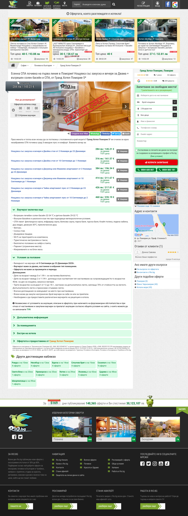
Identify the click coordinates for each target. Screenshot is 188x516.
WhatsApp (94, 134)
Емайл (127, 134)
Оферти (30, 6)
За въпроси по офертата (147, 269)
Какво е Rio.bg (62, 464)
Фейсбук (106, 134)
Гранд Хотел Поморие (61, 341)
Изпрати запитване (157, 162)
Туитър (117, 134)
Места (64, 6)
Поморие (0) (142, 281)
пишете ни (15, 506)
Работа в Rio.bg (118, 471)
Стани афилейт (62, 471)
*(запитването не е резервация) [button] (156, 90)
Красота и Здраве (91, 467)
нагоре (182, 409)
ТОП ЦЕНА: (25, 83)
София (23, 65)
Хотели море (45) (144, 287)
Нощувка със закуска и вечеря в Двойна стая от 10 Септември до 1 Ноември (48, 161)
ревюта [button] (169, 81)
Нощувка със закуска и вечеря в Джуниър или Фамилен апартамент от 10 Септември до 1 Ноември (47, 180)
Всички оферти (89, 460)
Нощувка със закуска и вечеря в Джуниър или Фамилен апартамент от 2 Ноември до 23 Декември (51, 170)
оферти (171, 75)
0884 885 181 (168, 169)
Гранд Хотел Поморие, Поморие (156, 70)
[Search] (113, 4)
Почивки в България (43, 65)
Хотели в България (47, 7)
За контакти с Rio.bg (145, 272)
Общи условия (117, 464)
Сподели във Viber (80, 134)
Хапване (115, 467)
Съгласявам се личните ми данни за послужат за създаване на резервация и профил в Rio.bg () (157, 153)
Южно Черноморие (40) (147, 284)
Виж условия (156, 156)
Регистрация (143, 6)
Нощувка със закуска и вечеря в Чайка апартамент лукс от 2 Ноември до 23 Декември (48, 189)
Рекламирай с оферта (120, 460)
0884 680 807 (147, 169)
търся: (77, 4)
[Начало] (13, 65)
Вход (157, 6)
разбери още (61, 506)
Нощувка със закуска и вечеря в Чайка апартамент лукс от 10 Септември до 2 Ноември (49, 199)
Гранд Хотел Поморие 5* (70, 65)
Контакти (60, 467)
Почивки (38, 6)
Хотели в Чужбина (57, 7)
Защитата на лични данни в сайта (70, 475)
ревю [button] (159, 75)
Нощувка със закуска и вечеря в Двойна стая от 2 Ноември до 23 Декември (48, 151)
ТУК (29, 309)
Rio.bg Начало (62, 460)
